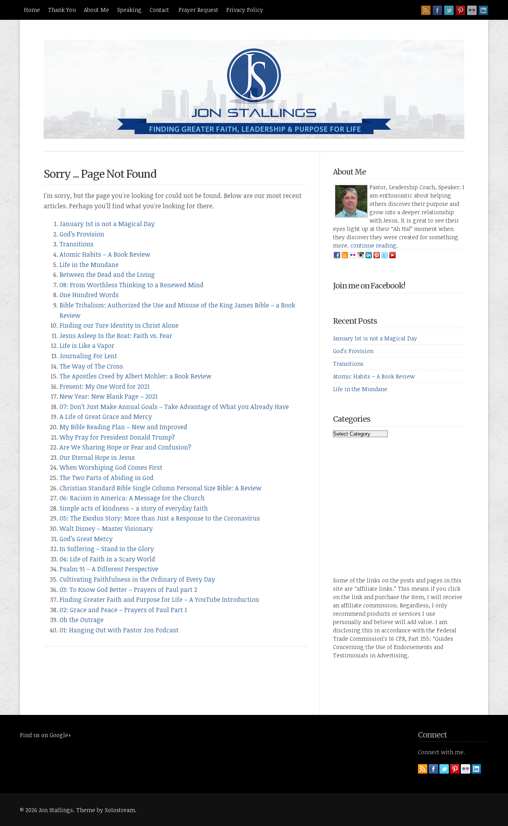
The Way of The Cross (91, 366)
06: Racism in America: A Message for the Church (132, 498)
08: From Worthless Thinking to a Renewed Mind (132, 284)
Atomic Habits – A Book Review (105, 254)
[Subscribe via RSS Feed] (426, 10)
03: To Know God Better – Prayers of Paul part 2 (128, 589)
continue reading (373, 245)
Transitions (77, 244)
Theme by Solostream (105, 810)
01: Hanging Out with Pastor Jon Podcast (119, 630)
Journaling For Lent (88, 356)
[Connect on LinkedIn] (483, 10)
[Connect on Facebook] (437, 10)
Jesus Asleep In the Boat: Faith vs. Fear (116, 335)
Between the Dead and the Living (107, 274)
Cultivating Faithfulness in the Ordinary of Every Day (137, 579)
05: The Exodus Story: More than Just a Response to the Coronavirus (160, 518)
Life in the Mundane (89, 264)
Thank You (62, 9)
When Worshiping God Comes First (111, 467)
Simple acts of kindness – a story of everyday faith (134, 508)
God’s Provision (82, 234)
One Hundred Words (89, 294)
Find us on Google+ (45, 735)
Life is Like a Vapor (87, 345)
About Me (96, 9)
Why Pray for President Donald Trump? (117, 437)
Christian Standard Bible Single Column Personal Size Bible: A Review (161, 488)
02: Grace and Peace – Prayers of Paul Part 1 (123, 609)
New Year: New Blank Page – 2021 (109, 396)
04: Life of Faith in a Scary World (107, 559)
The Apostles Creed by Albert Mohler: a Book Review (136, 376)
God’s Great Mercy (86, 538)
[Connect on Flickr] (472, 10)
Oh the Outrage (82, 619)
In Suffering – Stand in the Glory (107, 548)
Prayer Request (198, 9)
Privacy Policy (244, 9)
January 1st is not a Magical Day (107, 223)
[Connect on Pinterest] (460, 10)
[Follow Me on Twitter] (449, 10)
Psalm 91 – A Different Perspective (109, 569)
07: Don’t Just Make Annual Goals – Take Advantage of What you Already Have (174, 406)
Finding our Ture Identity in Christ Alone (119, 325)
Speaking (129, 9)
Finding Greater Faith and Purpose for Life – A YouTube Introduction (159, 599)
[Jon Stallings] (254, 136)
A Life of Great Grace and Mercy (106, 416)
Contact (160, 9)
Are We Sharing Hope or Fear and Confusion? (125, 447)
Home (32, 9)
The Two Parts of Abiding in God (107, 477)
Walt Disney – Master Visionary (106, 528)
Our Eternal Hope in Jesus (97, 457)
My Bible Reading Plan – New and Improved (123, 427)
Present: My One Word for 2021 (105, 386)
